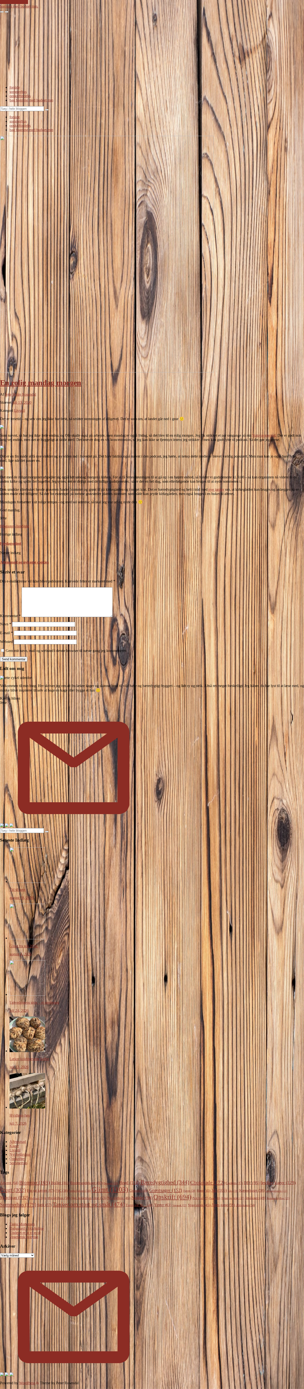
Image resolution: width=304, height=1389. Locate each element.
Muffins (36, 1198)
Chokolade (207, 1182)
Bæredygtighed (164, 1182)
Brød (129, 1182)
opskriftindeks (20, 96)
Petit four (200, 1198)
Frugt (13, 1190)
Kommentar (10, 616)
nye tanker (216, 489)
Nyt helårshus (20, 1154)
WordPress (27, 1383)
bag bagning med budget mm (31, 100)
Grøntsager (165, 1190)
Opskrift (172, 1197)
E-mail (6, 633)
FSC (61, 1190)
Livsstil (19, 410)
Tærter (162, 1205)
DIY (252, 1182)
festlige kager (278, 1182)
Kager (14, 1146)
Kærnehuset (251, 1190)
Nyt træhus (118, 1198)
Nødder (141, 1197)
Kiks (233, 1191)
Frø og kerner (40, 1190)
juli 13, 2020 (21, 402)
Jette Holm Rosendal (20, 394)
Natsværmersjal (264, 435)
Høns (203, 1190)
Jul (219, 1190)
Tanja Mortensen (22, 1224)
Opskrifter (17, 1159)
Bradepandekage (86, 1183)
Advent (9, 1183)
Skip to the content (14, 2)
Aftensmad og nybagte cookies (24, 562)
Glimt (18, 526)
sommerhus (18, 92)
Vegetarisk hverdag (24, 1237)
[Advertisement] (152, 48)
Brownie (111, 1183)
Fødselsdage (80, 1190)
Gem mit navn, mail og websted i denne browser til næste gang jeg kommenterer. (66, 651)
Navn (5, 624)
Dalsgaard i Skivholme (27, 1228)
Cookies (234, 1183)
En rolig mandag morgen (40, 382)
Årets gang (223, 1205)
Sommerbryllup (278, 1198)
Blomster (7, 526)
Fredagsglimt (10, 543)
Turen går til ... (139, 1205)
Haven (189, 1190)
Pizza (214, 1198)
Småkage (255, 1198)
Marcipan (14, 1197)
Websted (6, 642)
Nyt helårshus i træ (88, 1198)
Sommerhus (18, 1163)
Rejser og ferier (232, 1198)
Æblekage (245, 1205)
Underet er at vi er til (25, 1233)
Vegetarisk (199, 1205)
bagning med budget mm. (19, 6)
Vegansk (179, 1205)
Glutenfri (138, 1190)
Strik (25, 526)
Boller (60, 1183)
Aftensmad (18, 1142)
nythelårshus (57, 1198)
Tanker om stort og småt (88, 1204)
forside (15, 87)
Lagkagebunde (276, 1190)
